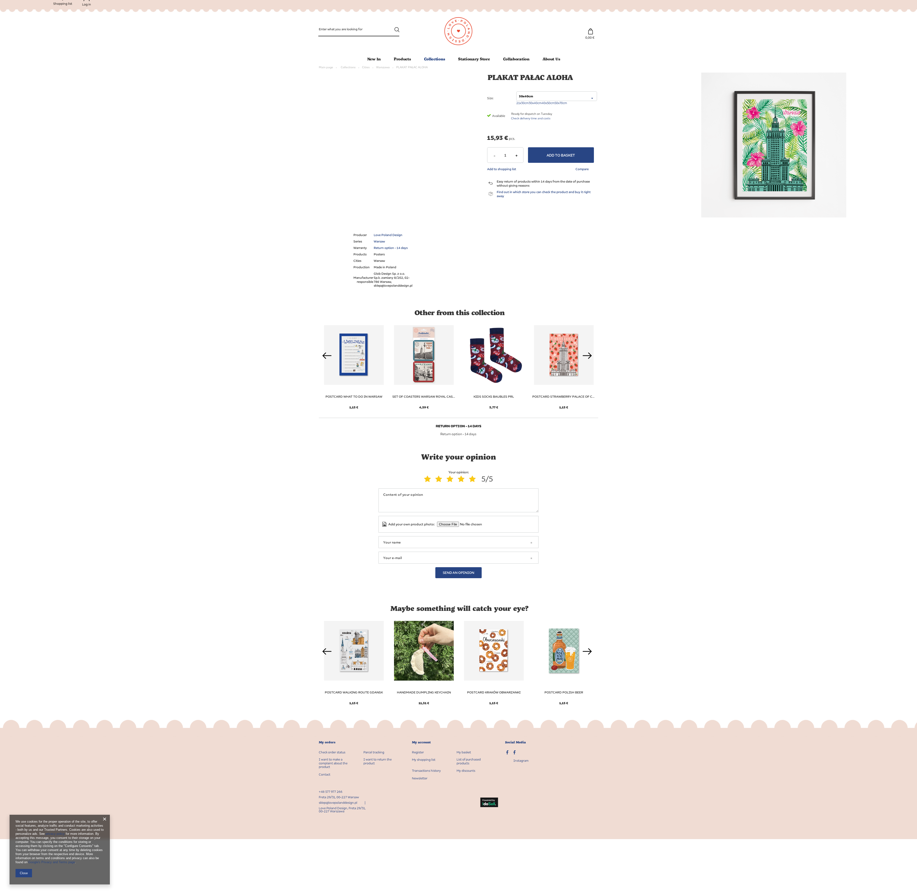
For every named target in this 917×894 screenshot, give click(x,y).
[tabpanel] (423, 364)
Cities (366, 67)
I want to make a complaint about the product (333, 763)
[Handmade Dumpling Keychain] (423, 651)
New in (374, 59)
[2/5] (439, 479)
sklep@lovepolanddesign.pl (338, 802)
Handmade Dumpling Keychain (424, 692)
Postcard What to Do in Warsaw (353, 396)
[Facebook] (514, 753)
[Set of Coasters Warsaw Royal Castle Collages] (423, 355)
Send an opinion (458, 573)
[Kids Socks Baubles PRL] (493, 355)
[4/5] (462, 479)
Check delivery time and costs (530, 118)
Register (418, 752)
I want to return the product (377, 761)
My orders (327, 742)
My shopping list (423, 760)
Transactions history (426, 770)
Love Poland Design (388, 235)
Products (402, 59)
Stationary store (474, 59)
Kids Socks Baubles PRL (494, 396)
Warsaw (379, 241)
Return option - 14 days (391, 248)
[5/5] (473, 479)
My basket (464, 752)
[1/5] (428, 479)
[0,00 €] (590, 29)
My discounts (466, 770)
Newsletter (419, 778)
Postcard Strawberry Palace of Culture (563, 396)
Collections (434, 59)
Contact (324, 774)
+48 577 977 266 (330, 791)
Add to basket (561, 155)
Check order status (332, 752)
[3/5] (451, 479)
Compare (582, 169)
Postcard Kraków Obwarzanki (494, 692)
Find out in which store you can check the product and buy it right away (544, 194)
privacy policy (55, 834)
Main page (326, 67)
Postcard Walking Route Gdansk (354, 692)
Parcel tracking (373, 752)
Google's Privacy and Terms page (51, 862)
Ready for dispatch (523, 114)
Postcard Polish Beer (563, 692)
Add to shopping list (501, 169)
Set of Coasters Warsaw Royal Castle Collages (423, 396)
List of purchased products (469, 761)
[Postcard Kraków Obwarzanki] (493, 651)
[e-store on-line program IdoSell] (489, 803)
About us (551, 59)
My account (421, 742)
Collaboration (516, 59)
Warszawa (383, 67)
